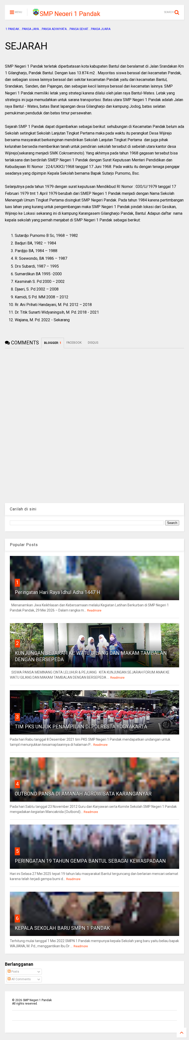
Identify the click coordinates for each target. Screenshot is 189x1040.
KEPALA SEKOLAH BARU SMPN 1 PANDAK (62, 928)
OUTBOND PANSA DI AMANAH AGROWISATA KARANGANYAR (83, 794)
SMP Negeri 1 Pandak (70, 13)
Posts (15, 971)
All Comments (21, 979)
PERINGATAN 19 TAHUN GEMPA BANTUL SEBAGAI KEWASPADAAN (90, 861)
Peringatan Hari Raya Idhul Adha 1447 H (57, 592)
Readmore (94, 610)
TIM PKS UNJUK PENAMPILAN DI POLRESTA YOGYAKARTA (81, 727)
